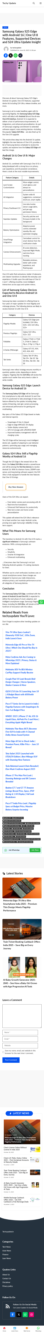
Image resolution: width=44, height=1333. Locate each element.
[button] (33, 3)
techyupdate (16, 48)
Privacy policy (7, 1286)
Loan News (6, 1258)
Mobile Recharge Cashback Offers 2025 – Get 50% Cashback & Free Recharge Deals (16, 1200)
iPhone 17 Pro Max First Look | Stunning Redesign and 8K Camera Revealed (21, 778)
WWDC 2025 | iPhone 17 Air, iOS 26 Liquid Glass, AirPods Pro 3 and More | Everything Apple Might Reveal (22, 719)
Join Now (35, 850)
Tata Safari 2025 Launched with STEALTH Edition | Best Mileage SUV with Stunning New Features (21, 757)
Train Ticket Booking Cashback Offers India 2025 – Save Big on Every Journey (21, 945)
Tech (5, 27)
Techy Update (9, 3)
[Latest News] (15, 1329)
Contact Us (6, 1279)
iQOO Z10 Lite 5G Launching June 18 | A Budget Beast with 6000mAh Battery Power (22, 694)
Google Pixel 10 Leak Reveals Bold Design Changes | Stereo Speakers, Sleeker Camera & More (21, 682)
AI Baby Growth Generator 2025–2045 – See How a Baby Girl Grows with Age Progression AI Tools (20, 983)
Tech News (6, 1247)
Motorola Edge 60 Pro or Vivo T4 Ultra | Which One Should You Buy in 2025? (21, 648)
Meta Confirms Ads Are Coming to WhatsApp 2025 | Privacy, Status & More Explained (21, 660)
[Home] (4, 1329)
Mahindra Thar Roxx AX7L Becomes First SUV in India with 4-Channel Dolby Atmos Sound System (21, 732)
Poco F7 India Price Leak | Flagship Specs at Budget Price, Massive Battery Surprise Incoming (21, 806)
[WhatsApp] (38, 1329)
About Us (6, 1275)
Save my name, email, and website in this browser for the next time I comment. (20, 1052)
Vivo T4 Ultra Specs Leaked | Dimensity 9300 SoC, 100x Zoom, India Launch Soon (20, 635)
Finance (5, 1255)
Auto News (6, 1251)
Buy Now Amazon (15, 487)
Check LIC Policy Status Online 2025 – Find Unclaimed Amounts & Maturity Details (16, 1160)
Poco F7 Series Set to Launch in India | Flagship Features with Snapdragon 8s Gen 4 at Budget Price (22, 707)
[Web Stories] (27, 1329)
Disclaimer (6, 1282)
